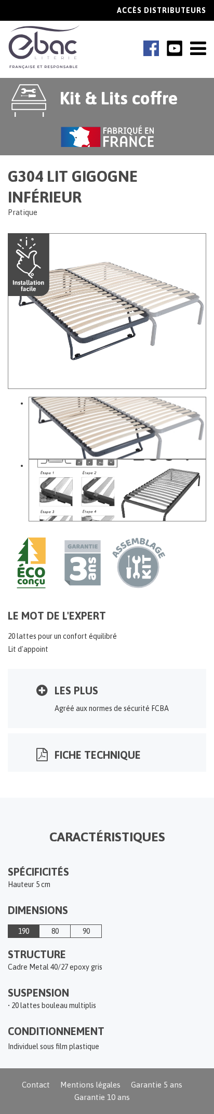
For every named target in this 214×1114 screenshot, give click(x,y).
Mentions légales (90, 1084)
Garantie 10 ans (102, 1097)
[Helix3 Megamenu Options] (198, 48)
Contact (36, 1084)
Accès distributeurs (161, 10)
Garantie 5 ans (156, 1084)
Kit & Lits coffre (119, 98)
